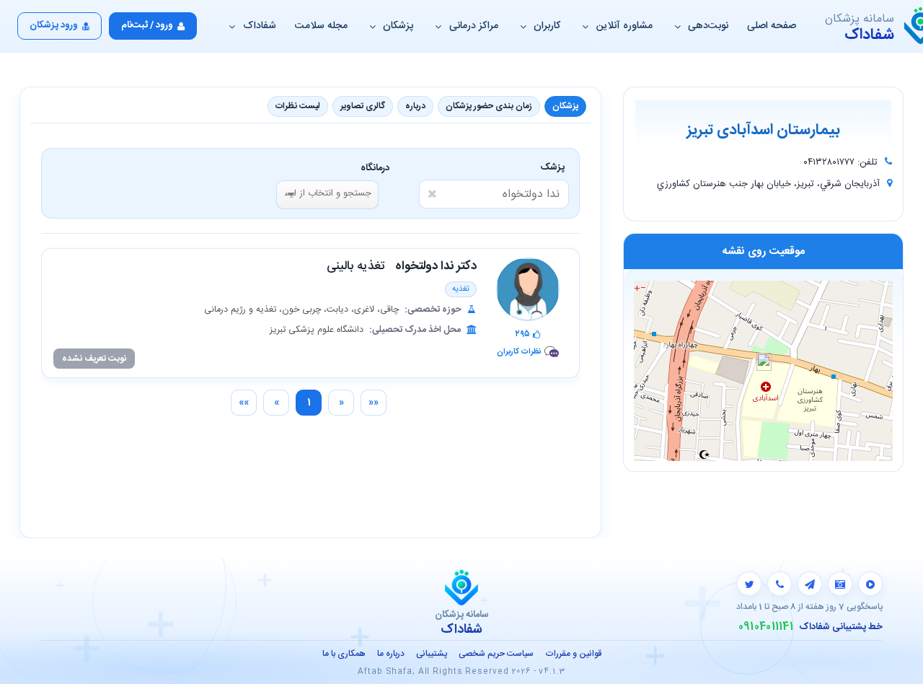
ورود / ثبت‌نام (147, 25)
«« (373, 403)
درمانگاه (375, 168)
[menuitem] (374, 403)
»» (244, 403)
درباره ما (391, 653)
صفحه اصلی (771, 26)
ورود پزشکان (54, 25)
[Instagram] (840, 583)
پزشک (555, 167)
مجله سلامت (321, 26)
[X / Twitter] (749, 583)
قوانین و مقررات (573, 653)
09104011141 (765, 627)
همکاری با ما (344, 653)
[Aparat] (870, 583)
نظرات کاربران (519, 352)
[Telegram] (810, 583)
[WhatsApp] (779, 583)
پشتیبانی (431, 653)
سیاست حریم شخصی (496, 653)
